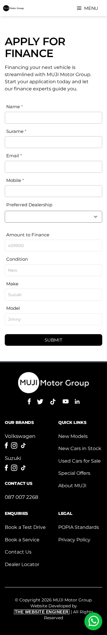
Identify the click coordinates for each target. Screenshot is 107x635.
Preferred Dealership (29, 205)
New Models (73, 436)
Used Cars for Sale (79, 461)
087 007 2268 (21, 497)
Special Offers (74, 473)
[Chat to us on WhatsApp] (93, 621)
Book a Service (22, 540)
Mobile (15, 180)
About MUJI (72, 485)
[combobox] (53, 217)
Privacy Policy (74, 540)
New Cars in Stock (79, 448)
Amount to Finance (27, 235)
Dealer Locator (22, 564)
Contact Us (18, 552)
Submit (53, 340)
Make (12, 284)
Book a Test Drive (25, 527)
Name (14, 106)
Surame (16, 131)
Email (14, 155)
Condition (17, 259)
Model (13, 308)
